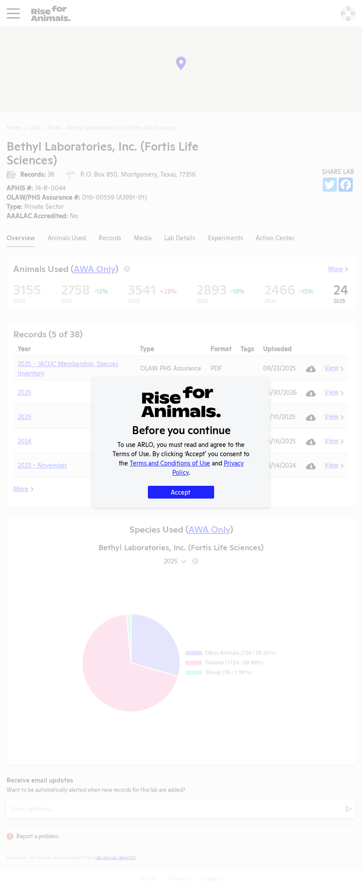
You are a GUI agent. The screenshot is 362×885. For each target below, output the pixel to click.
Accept (180, 492)
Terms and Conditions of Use (170, 462)
